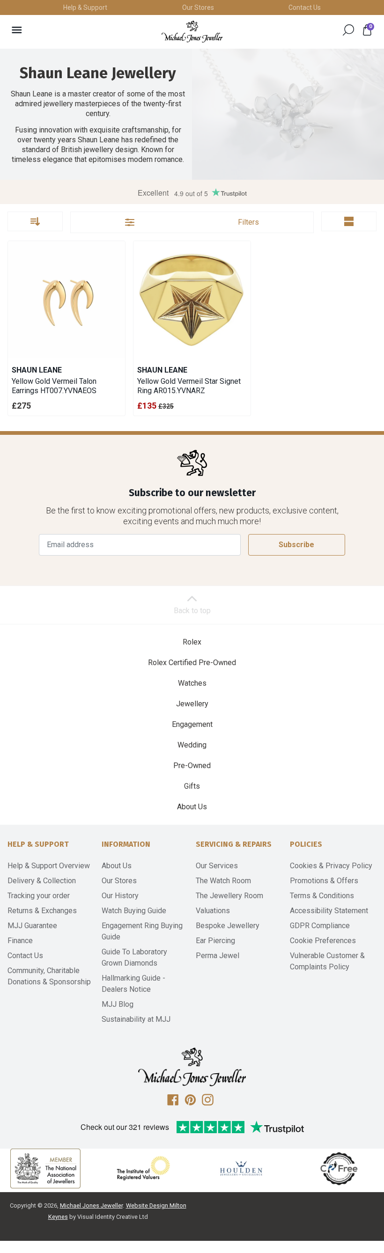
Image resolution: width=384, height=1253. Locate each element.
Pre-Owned (192, 765)
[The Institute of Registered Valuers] (143, 1168)
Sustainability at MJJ (136, 1019)
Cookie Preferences (323, 940)
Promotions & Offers (324, 880)
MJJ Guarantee (32, 925)
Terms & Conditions (322, 895)
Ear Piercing (215, 940)
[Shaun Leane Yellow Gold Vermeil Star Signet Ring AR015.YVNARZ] (192, 299)
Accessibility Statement (329, 910)
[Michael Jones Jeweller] (192, 32)
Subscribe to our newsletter (192, 493)
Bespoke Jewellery (227, 925)
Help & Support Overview (48, 865)
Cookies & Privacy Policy (331, 865)
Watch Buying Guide (134, 910)
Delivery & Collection (41, 880)
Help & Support (85, 7)
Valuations (213, 910)
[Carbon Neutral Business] (339, 1168)
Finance (20, 940)
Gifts (192, 786)
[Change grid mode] (349, 221)
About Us (192, 806)
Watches (192, 683)
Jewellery (192, 703)
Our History (120, 895)
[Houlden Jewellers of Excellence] (241, 1168)
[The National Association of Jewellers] (45, 1168)
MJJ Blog (117, 1004)
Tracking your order (38, 895)
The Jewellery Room (229, 895)
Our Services (217, 865)
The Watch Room (223, 880)
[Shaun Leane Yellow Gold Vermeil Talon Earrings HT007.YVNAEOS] (66, 299)
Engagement (192, 724)
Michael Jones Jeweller (91, 1205)
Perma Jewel (217, 955)
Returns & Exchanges (42, 910)
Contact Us (304, 7)
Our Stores (198, 7)
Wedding (192, 744)
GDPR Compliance (320, 925)
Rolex (192, 641)
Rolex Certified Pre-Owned (192, 662)
